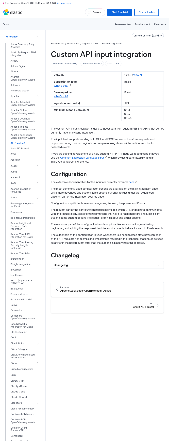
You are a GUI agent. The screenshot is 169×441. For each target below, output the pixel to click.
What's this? (61, 85)
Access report (64, 3)
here (131, 182)
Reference (160, 24)
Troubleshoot (142, 24)
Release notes (123, 24)
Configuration (69, 174)
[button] (65, 63)
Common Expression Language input (82, 157)
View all (137, 75)
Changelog (65, 255)
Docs (6, 24)
